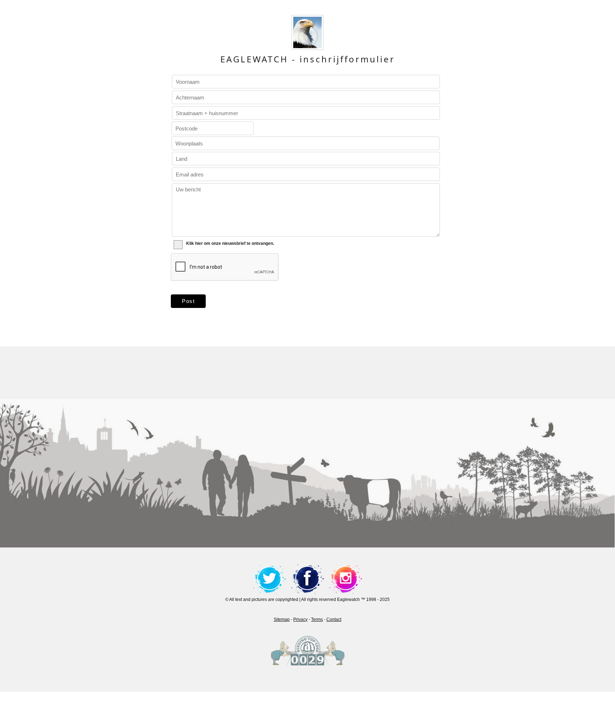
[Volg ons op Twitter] (269, 578)
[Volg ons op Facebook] (307, 578)
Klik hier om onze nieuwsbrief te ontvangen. (230, 243)
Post (188, 301)
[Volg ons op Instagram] (345, 578)
